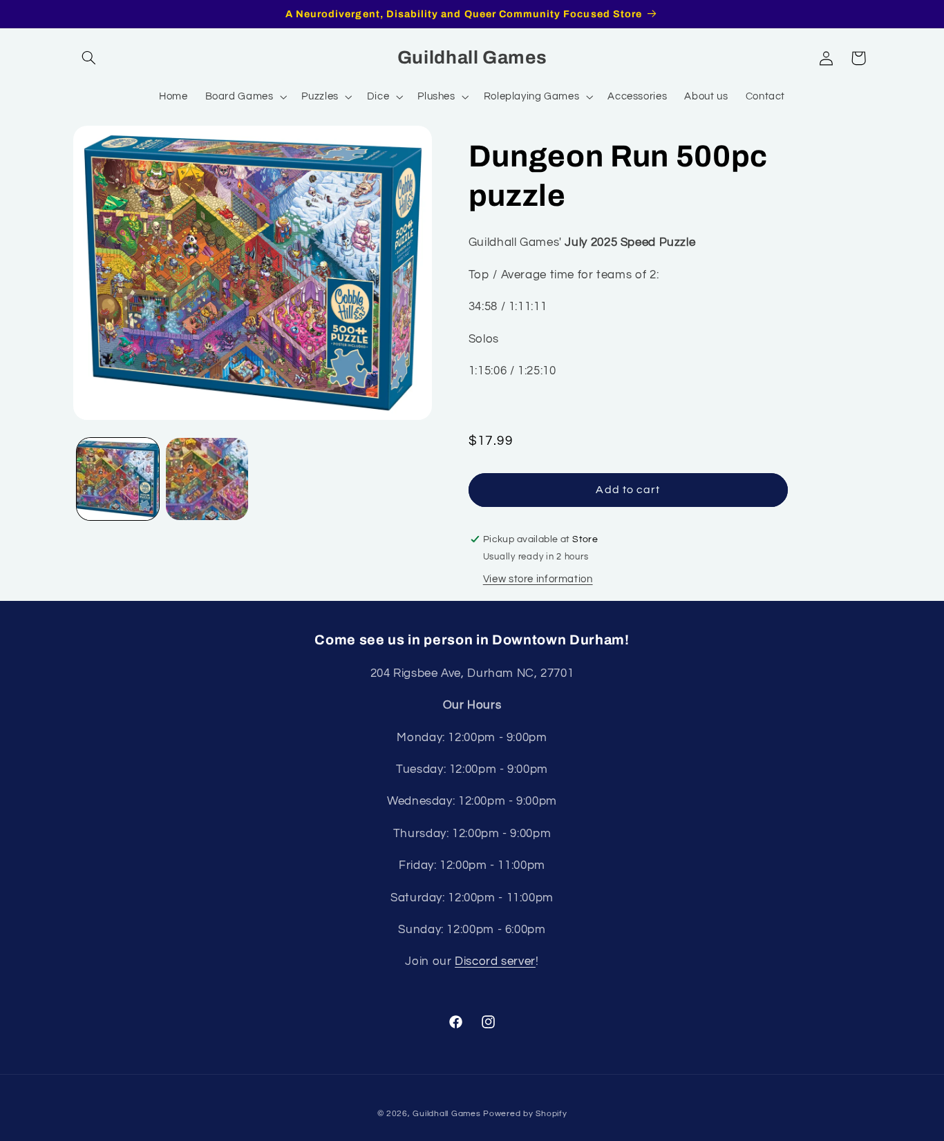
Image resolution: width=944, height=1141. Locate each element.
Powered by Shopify (525, 1114)
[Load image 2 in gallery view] (207, 479)
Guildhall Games (446, 1114)
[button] (89, 58)
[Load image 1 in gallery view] (118, 479)
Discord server (495, 961)
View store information (538, 579)
